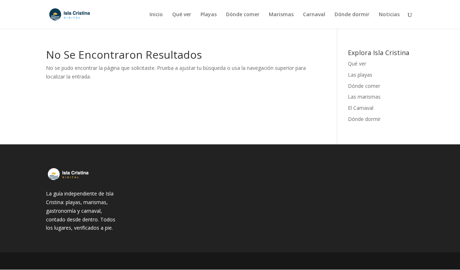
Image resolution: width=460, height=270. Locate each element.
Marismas (281, 15)
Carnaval (314, 15)
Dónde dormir (352, 15)
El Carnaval (360, 107)
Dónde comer (242, 15)
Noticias (389, 15)
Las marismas (364, 96)
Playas (209, 15)
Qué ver (181, 15)
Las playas (360, 74)
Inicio (156, 15)
